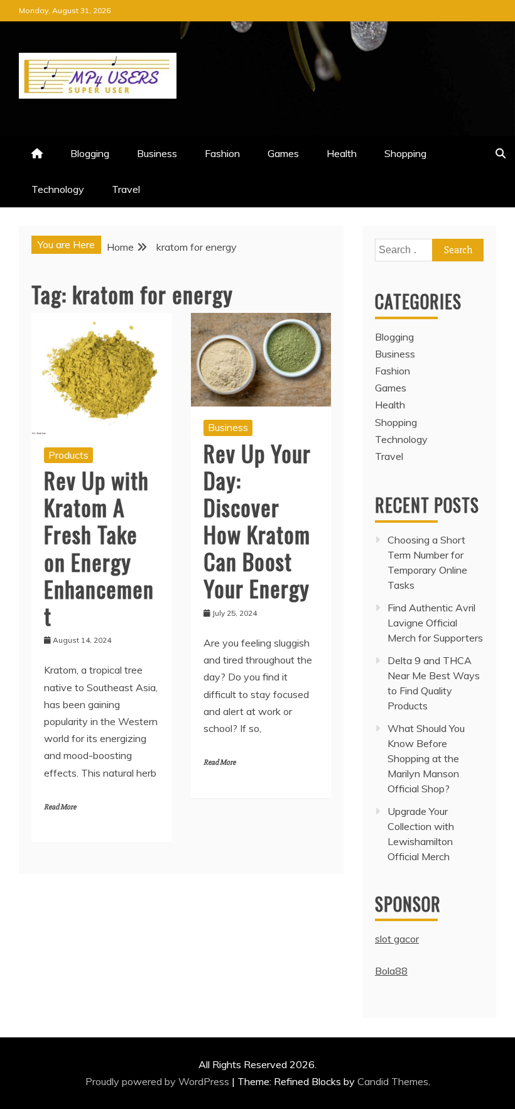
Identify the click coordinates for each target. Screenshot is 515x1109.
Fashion (222, 153)
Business (157, 153)
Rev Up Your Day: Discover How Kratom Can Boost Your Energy (257, 520)
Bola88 (391, 970)
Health (342, 153)
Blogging (89, 153)
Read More (60, 807)
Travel (126, 189)
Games (283, 153)
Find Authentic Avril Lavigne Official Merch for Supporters (435, 622)
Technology (57, 189)
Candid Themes (392, 1081)
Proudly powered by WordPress (158, 1081)
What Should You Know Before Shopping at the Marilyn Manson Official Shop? (426, 758)
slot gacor (397, 938)
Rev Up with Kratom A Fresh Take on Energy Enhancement (99, 547)
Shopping (405, 153)
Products (68, 455)
